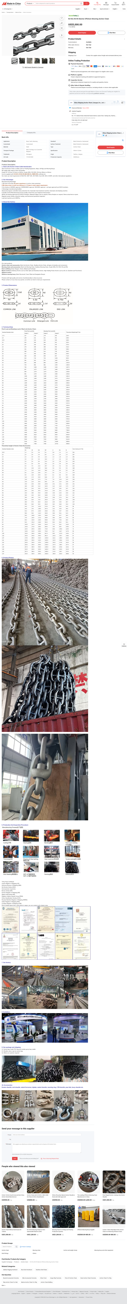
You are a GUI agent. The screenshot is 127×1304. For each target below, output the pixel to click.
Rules (124, 9)
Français (41, 1293)
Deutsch (60, 1293)
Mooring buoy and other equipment (103, 1250)
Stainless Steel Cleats (41, 1269)
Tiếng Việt (103, 1293)
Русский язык (48, 1293)
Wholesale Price (66, 1291)
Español (28, 1293)
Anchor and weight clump (70, 1250)
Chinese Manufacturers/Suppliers (43, 1291)
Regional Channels (84, 1291)
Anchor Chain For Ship (105, 1278)
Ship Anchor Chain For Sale (10, 1282)
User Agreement (73, 1297)
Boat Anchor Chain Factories (88, 1278)
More (3, 1285)
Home (3, 12)
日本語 (82, 1293)
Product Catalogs (26, 1246)
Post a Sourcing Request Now (50, 1158)
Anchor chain (5, 1250)
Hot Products (21, 1291)
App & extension (104, 9)
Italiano (55, 1293)
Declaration (81, 1297)
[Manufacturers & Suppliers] (11, 3)
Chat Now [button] (113, 33)
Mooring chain (36, 1250)
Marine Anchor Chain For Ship (29, 1282)
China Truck (43, 1278)
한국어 (77, 1293)
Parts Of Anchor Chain (71, 1278)
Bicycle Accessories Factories (11, 1278)
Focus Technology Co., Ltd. (52, 1297)
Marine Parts (18, 12)
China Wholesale (56, 1291)
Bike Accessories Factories (29, 1278)
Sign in (123, 4)
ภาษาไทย (92, 1293)
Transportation (9, 12)
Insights (107, 1291)
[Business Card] (123, 140)
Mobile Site (101, 1291)
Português (34, 1293)
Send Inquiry (82, 33)
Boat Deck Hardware (26, 1269)
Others (34, 1253)
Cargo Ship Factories (55, 1278)
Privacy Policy (89, 1297)
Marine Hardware (27, 12)
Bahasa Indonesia (111, 1293)
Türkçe (97, 1293)
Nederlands (66, 1293)
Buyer (85, 9)
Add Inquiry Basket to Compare (34, 67)
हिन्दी (87, 1293)
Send (14, 1158)
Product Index (93, 1291)
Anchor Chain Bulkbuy (47, 1282)
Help (94, 9)
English (23, 1293)
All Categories (7, 9)
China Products (29, 1291)
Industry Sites (74, 1291)
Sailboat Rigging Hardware (10, 1269)
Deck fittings (5, 1253)
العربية (72, 1293)
